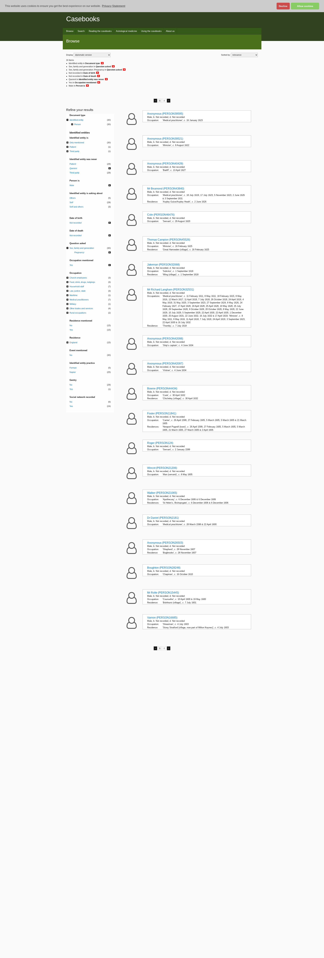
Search (81, 31)
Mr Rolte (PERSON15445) (163, 592)
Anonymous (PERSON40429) (165, 163)
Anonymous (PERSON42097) (165, 363)
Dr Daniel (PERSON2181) (163, 517)
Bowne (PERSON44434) (162, 388)
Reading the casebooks (100, 31)
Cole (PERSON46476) (160, 214)
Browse (69, 31)
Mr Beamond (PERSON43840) (165, 188)
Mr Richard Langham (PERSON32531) (170, 289)
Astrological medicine (126, 31)
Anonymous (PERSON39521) (165, 138)
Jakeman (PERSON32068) (163, 264)
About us (170, 31)
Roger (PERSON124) (160, 442)
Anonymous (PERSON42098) (165, 338)
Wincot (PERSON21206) (162, 467)
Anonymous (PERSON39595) (165, 113)
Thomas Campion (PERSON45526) (168, 239)
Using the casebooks (151, 31)
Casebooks (83, 19)
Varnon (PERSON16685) (162, 617)
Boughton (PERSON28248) (163, 567)
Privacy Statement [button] (113, 6)
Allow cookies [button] (305, 6)
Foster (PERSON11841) (161, 413)
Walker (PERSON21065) (162, 492)
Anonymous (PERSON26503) (165, 542)
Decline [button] (283, 6)
